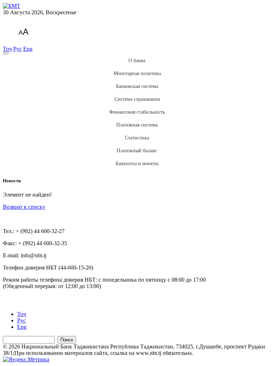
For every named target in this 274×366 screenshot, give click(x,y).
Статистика (137, 137)
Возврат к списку (24, 207)
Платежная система (137, 125)
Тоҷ (7, 49)
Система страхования (137, 99)
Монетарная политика (137, 73)
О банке (137, 60)
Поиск (66, 339)
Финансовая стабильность (137, 112)
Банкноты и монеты (137, 163)
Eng (27, 49)
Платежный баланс (137, 150)
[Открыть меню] (6, 53)
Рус (17, 49)
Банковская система (137, 86)
